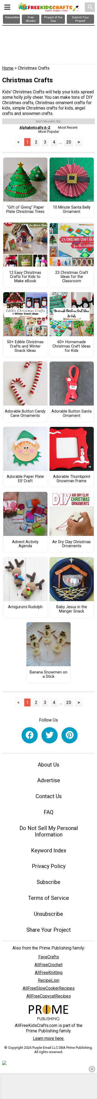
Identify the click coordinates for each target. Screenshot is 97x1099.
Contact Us (49, 796)
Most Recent (68, 127)
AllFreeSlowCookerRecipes (49, 988)
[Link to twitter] (49, 735)
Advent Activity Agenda (25, 544)
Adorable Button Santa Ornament (71, 413)
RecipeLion (48, 980)
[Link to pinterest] (69, 735)
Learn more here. (48, 1038)
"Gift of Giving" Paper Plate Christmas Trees (25, 209)
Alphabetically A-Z (34, 127)
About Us (48, 764)
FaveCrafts (48, 957)
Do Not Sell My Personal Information (48, 831)
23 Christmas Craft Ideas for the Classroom (71, 277)
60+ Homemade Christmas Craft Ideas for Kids (72, 346)
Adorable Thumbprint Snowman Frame (71, 479)
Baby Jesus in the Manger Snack (71, 609)
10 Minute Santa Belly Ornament (72, 209)
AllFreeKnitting (49, 972)
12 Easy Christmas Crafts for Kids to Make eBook (25, 277)
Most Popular (48, 132)
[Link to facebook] (30, 735)
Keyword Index (48, 850)
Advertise (48, 780)
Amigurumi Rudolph (25, 607)
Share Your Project (48, 930)
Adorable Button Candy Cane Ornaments (25, 413)
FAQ (48, 812)
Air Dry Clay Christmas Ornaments (71, 544)
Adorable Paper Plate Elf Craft (25, 479)
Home (7, 68)
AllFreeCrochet (48, 964)
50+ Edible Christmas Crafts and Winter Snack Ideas (25, 346)
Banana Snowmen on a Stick (48, 674)
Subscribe (48, 882)
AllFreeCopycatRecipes (48, 996)
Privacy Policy (48, 866)
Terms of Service (48, 898)
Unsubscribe (48, 914)
